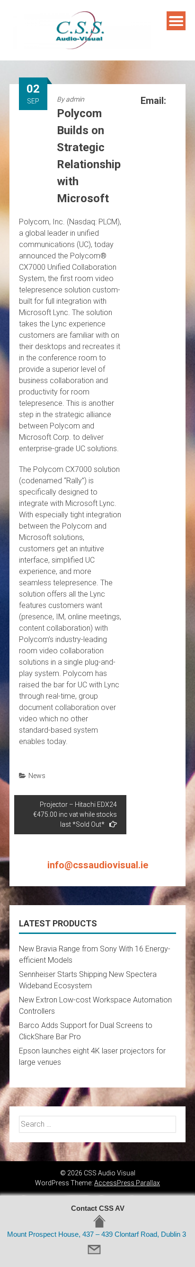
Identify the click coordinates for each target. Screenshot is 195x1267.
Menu (176, 20)
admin (75, 99)
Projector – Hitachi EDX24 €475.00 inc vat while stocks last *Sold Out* (75, 814)
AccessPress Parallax (127, 1183)
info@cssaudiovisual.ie (97, 865)
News (36, 775)
